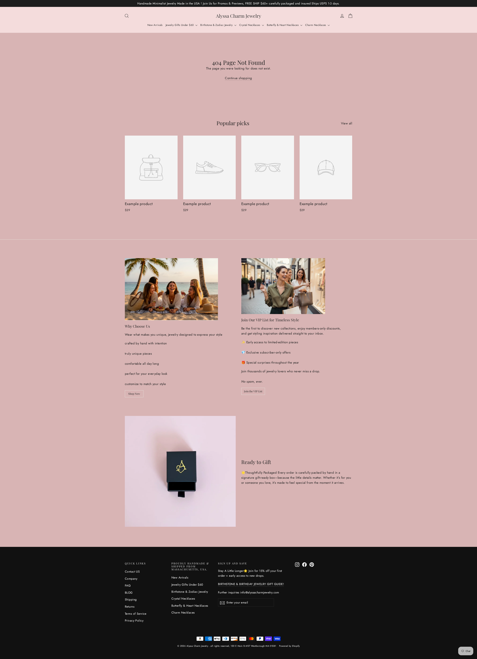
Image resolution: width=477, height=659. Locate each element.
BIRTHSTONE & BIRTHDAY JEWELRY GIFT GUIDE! (251, 584)
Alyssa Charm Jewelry (238, 16)
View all (346, 123)
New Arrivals (155, 25)
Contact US (132, 571)
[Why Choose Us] (171, 289)
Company (131, 578)
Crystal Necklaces (250, 25)
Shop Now (134, 393)
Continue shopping (238, 78)
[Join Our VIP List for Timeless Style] (283, 286)
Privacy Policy (134, 620)
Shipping (131, 599)
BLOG (129, 592)
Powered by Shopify (289, 646)
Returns (129, 606)
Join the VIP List (253, 391)
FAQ (127, 585)
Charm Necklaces (316, 25)
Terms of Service (135, 614)
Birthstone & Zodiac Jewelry (216, 25)
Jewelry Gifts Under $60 (180, 25)
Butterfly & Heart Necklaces (283, 25)
